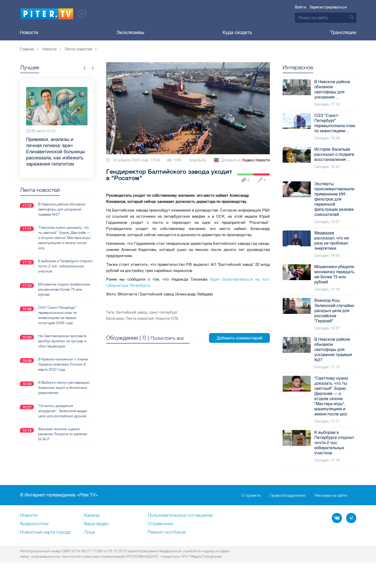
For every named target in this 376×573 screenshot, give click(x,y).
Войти (300, 7)
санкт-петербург (163, 312)
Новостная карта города (45, 532)
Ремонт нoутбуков (166, 532)
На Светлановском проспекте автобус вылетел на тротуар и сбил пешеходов (62, 341)
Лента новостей (139, 318)
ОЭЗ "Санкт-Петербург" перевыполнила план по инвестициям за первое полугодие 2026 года (57, 315)
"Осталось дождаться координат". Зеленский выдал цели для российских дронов (62, 410)
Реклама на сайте (331, 495)
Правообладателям (287, 495)
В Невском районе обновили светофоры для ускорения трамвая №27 (61, 209)
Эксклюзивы (130, 32)
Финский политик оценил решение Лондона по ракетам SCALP (62, 434)
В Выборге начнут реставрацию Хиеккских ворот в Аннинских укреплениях (64, 387)
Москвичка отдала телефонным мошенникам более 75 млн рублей (64, 289)
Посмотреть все (167, 338)
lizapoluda (198, 160)
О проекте (251, 495)
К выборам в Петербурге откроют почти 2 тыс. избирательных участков (65, 266)
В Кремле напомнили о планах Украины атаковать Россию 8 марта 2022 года (63, 364)
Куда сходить (237, 32)
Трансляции (343, 32)
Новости (29, 32)
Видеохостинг (34, 523)
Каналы (92, 515)
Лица (89, 532)
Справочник (160, 523)
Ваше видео (96, 523)
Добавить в (246, 160)
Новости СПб (167, 318)
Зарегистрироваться (328, 7)
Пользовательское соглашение (180, 515)
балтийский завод (131, 312)
